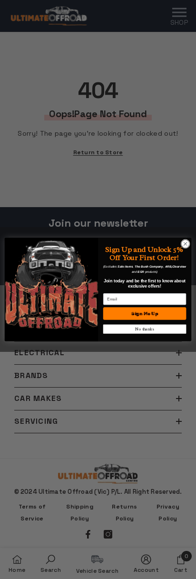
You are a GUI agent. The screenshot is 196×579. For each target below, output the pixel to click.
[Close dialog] (185, 244)
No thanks (144, 329)
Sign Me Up (144, 314)
